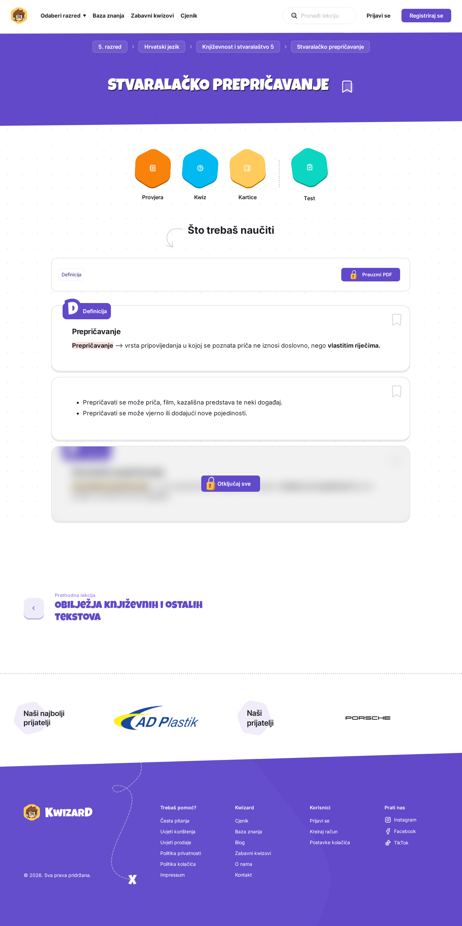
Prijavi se (319, 821)
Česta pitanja (174, 821)
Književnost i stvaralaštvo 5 (238, 46)
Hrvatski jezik (161, 46)
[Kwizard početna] (19, 15)
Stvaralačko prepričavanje (330, 46)
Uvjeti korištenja (177, 831)
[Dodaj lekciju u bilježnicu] (347, 86)
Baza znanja (248, 831)
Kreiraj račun (324, 831)
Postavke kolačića (330, 842)
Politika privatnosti (180, 853)
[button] (63, 15)
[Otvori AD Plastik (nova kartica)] (156, 718)
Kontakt (243, 875)
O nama (243, 864)
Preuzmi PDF (381, 276)
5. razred (109, 46)
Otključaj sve (234, 483)
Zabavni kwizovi (253, 853)
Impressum (172, 875)
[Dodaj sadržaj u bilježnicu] (396, 320)
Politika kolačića (178, 864)
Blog (240, 842)
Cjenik (242, 821)
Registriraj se (426, 15)
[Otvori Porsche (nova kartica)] (368, 718)
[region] (231, 274)
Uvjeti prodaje (175, 842)
